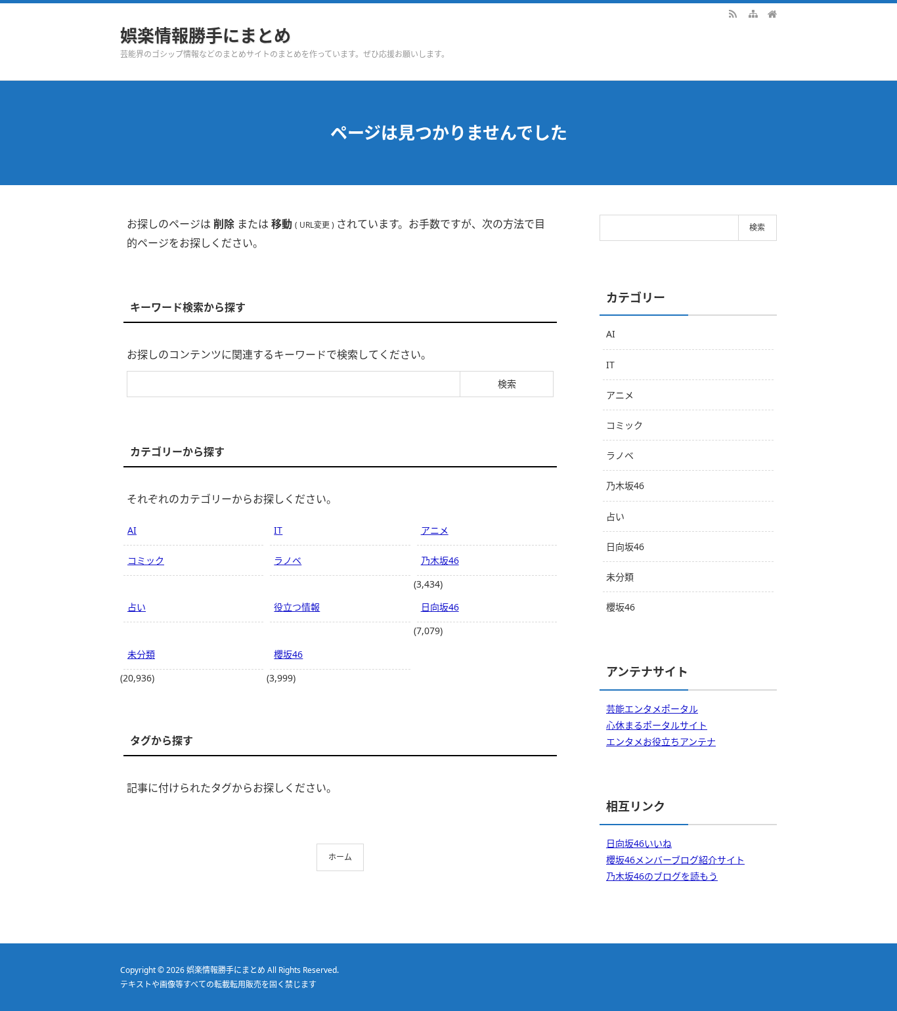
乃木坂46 (440, 560)
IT (278, 530)
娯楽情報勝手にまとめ (205, 35)
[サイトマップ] (752, 13)
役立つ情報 (297, 607)
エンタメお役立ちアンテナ (661, 741)
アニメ (434, 530)
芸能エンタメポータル (652, 708)
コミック (145, 560)
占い (136, 607)
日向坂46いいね (639, 843)
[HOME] (772, 13)
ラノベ (287, 560)
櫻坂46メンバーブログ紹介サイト (675, 859)
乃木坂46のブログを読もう (662, 876)
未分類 (141, 654)
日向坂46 (440, 607)
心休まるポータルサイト (656, 725)
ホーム (340, 857)
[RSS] (733, 13)
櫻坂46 (288, 654)
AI (132, 530)
